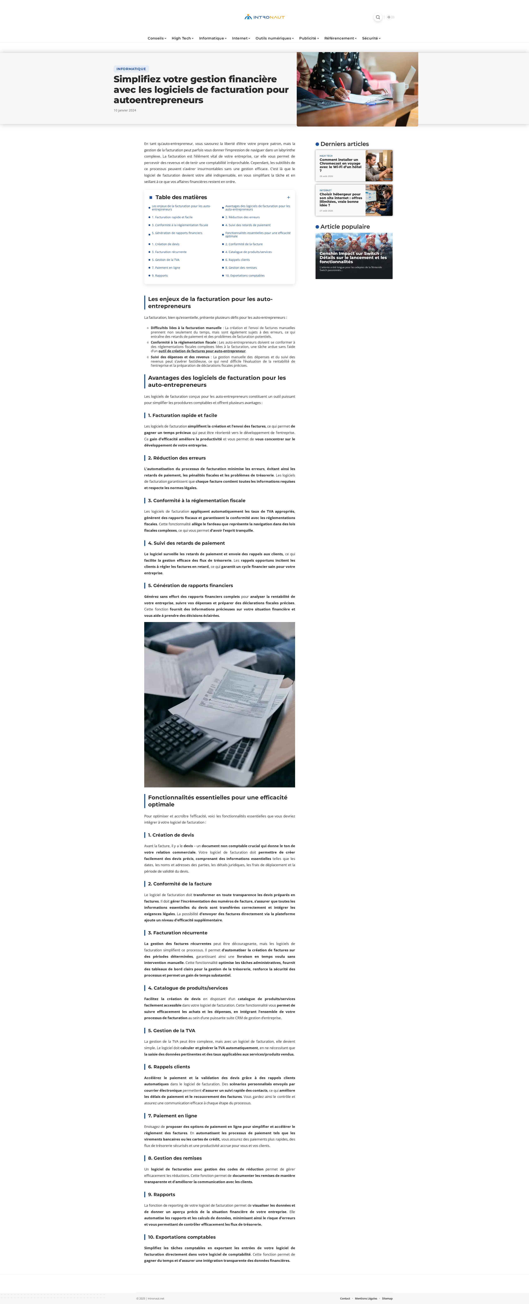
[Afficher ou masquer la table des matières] (248, 197)
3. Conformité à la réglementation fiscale (180, 225)
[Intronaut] (264, 17)
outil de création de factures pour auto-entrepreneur (201, 351)
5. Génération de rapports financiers (177, 233)
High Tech (326, 155)
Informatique (131, 69)
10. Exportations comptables (245, 275)
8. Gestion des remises (241, 268)
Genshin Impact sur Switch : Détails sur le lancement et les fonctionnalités (353, 257)
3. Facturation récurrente (169, 252)
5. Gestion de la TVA (165, 260)
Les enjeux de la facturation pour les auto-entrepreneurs (181, 207)
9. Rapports (160, 275)
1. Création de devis (165, 244)
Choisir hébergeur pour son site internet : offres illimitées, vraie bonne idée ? (341, 199)
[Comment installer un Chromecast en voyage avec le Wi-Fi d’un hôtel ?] (379, 165)
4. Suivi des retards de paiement (247, 225)
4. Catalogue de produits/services (248, 252)
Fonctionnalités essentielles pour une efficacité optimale (258, 234)
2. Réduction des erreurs (242, 217)
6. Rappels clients (237, 260)
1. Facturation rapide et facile (172, 217)
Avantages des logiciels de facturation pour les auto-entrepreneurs (257, 207)
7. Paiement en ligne (166, 268)
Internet (326, 190)
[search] (378, 17)
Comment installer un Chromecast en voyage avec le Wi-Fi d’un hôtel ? (340, 165)
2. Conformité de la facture (244, 244)
